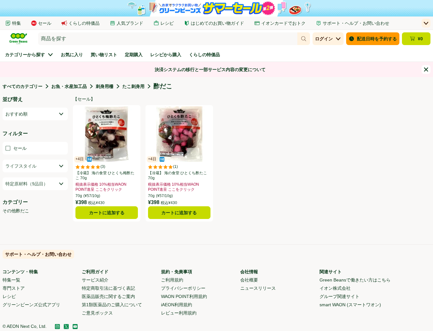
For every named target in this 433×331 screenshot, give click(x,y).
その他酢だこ (16, 210)
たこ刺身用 (133, 86)
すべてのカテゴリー (22, 86)
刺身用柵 (104, 86)
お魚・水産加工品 (69, 86)
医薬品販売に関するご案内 (108, 296)
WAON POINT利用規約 (184, 296)
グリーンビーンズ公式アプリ (31, 304)
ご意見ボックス (97, 312)
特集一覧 (11, 279)
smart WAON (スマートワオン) (350, 304)
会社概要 (249, 279)
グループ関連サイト (339, 296)
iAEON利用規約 (176, 304)
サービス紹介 (95, 279)
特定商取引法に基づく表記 (108, 288)
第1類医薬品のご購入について (112, 304)
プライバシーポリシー (183, 288)
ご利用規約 (172, 279)
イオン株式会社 (335, 288)
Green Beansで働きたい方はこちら (355, 279)
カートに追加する (107, 212)
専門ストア (14, 288)
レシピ (9, 296)
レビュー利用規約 (179, 312)
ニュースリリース (258, 288)
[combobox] (167, 38)
